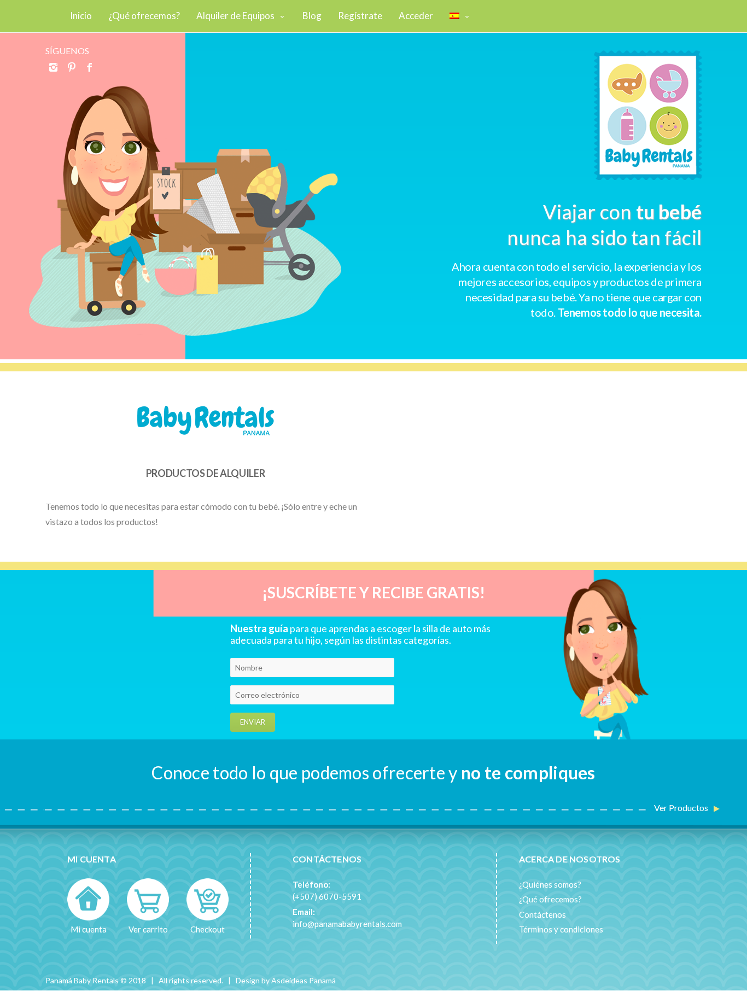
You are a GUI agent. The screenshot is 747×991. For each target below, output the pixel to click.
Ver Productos (681, 807)
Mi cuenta (89, 929)
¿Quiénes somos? (550, 884)
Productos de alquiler (205, 473)
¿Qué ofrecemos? (550, 899)
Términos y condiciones (561, 929)
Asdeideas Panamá (303, 980)
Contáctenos (542, 914)
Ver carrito (148, 929)
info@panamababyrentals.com (347, 924)
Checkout (207, 929)
